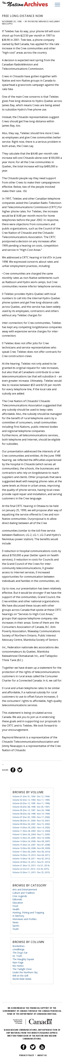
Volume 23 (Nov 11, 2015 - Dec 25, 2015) (31, 872)
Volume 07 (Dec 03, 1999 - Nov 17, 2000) (31, 817)
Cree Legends (19, 896)
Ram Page (17, 962)
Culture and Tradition (23, 892)
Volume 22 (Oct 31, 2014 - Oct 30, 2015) (30, 869)
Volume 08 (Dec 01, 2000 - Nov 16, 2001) (31, 820)
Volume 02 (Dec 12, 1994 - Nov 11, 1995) (31, 800)
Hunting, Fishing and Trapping (28, 912)
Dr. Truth (17, 955)
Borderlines (18, 946)
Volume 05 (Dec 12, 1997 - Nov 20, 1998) (31, 810)
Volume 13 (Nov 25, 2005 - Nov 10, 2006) (31, 837)
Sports (15, 925)
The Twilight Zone (22, 969)
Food (15, 905)
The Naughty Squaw (23, 959)
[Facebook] (23, 1049)
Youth (15, 928)
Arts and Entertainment (24, 889)
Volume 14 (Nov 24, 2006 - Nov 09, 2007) (31, 841)
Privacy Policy (27, 1055)
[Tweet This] (19, 770)
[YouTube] (42, 1049)
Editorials (17, 899)
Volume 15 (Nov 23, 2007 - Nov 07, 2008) (31, 844)
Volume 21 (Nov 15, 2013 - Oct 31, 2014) (30, 865)
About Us (42, 1055)
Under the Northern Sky (25, 972)
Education (17, 902)
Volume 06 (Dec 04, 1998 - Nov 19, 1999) (31, 813)
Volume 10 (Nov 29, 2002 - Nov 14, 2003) (31, 827)
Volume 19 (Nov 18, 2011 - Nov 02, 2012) (31, 858)
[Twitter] (32, 1049)
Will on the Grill (20, 975)
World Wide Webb (21, 978)
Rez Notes (18, 965)
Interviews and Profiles (24, 919)
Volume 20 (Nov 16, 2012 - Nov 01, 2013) (31, 862)
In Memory (18, 915)
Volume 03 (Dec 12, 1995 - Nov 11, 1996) (31, 803)
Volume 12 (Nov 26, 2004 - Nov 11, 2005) (31, 834)
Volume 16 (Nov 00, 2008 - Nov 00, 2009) (31, 848)
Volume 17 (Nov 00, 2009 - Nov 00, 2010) (31, 851)
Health (15, 909)
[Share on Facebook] (12, 770)
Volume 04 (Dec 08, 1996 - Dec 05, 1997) (31, 806)
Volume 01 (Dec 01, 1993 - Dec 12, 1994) (31, 796)
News (15, 922)
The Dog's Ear (20, 952)
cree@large (18, 949)
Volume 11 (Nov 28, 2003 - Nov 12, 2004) (31, 831)
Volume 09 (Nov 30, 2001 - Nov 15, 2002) (31, 824)
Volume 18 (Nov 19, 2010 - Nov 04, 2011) (31, 855)
